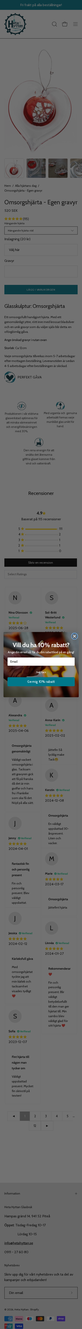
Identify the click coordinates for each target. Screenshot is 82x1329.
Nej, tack (41, 672)
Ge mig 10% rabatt (41, 681)
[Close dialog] (74, 636)
